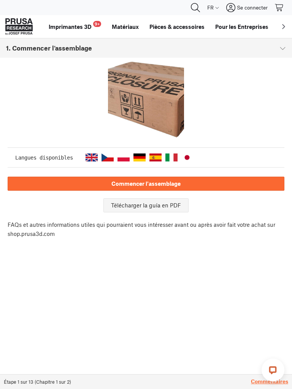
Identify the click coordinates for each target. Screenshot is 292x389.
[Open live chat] (273, 370)
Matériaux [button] (125, 26)
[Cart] (279, 7)
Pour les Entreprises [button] (241, 26)
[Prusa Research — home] (19, 26)
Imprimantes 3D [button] (74, 25)
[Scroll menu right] (283, 26)
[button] (92, 157)
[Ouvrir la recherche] (195, 7)
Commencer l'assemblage (146, 183)
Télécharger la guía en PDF (146, 205)
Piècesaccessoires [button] (177, 26)
